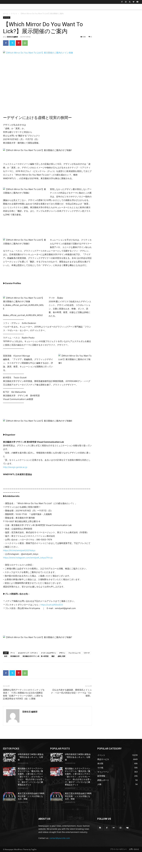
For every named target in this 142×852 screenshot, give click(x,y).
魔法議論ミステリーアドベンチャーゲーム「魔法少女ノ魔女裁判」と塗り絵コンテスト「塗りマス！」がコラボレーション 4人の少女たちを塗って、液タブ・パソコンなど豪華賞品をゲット (31, 776)
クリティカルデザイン (48, 653)
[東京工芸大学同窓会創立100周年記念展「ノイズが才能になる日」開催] (9, 796)
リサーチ (87, 653)
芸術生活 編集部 (12, 37)
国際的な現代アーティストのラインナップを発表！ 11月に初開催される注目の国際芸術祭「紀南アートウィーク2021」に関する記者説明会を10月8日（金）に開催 (24, 694)
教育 (5, 656)
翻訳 (53, 656)
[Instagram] (125, 2)
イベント (14, 13)
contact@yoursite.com (59, 838)
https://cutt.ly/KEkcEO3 (51, 604)
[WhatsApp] (25, 43)
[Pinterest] (18, 43)
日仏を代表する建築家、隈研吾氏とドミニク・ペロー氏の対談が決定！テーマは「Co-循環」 (71, 693)
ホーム (5, 13)
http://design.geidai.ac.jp (15, 467)
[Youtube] (137, 2)
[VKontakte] (127, 827)
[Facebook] (122, 2)
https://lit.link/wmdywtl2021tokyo (19, 550)
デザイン (62, 653)
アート (12, 653)
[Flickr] (113, 827)
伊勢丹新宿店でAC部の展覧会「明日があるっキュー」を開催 (31, 757)
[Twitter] (129, 2)
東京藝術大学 (15, 656)
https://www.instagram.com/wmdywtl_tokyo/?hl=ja (27, 557)
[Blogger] (100, 827)
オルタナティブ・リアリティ (28, 653)
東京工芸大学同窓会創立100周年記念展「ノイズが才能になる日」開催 (31, 796)
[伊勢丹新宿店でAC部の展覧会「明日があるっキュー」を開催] (9, 757)
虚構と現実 (61, 656)
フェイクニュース (74, 653)
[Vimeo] (133, 2)
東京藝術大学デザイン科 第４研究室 (36, 656)
